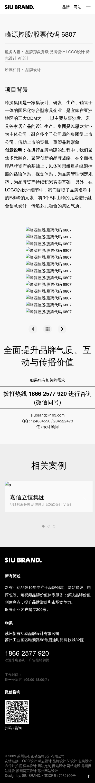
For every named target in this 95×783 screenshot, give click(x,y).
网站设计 (59, 765)
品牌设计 (59, 760)
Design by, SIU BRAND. (23, 775)
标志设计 (45, 760)
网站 (77, 7)
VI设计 (72, 760)
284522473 (63, 421)
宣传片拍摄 (13, 765)
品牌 (66, 7)
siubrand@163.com (48, 415)
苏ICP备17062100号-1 (61, 775)
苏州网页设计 (26, 770)
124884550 (40, 421)
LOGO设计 (28, 760)
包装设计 (85, 760)
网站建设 (73, 765)
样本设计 (30, 765)
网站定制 (44, 765)
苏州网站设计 (48, 770)
